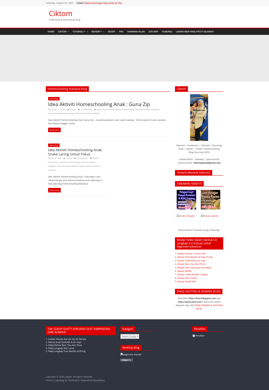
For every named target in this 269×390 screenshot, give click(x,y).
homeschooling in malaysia (147, 109)
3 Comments (82, 158)
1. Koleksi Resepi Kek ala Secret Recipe (66, 339)
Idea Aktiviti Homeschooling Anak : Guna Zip (99, 104)
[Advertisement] (134, 58)
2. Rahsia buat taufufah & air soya (63, 342)
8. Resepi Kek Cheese (186, 278)
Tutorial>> (79, 31)
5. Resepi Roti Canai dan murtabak (193, 267)
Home (51, 31)
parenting (54, 98)
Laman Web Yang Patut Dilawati (195, 31)
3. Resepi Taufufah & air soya (190, 260)
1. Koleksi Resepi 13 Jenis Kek (190, 253)
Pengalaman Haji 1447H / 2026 (100, 2)
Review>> (97, 31)
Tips (121, 31)
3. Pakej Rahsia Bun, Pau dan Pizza (64, 345)
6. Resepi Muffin (183, 270)
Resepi (111, 31)
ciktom (73, 109)
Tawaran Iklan (136, 31)
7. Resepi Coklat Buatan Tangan (191, 274)
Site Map (153, 31)
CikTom (62, 31)
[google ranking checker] (131, 354)
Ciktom (61, 13)
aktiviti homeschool (105, 109)
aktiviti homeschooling (124, 109)
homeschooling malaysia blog (61, 113)
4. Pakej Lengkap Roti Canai (60, 348)
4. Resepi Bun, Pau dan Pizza (190, 263)
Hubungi (167, 31)
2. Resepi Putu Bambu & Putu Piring (193, 256)
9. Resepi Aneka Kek (185, 281)
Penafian (200, 335)
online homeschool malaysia (87, 113)
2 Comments (86, 109)
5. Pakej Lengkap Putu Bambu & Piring (65, 351)
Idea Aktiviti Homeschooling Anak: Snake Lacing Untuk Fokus (75, 151)
